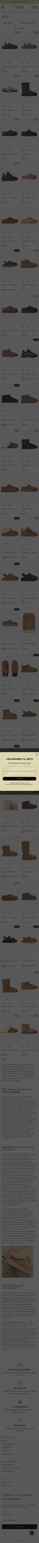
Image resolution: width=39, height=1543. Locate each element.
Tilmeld (19, 778)
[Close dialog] (37, 754)
